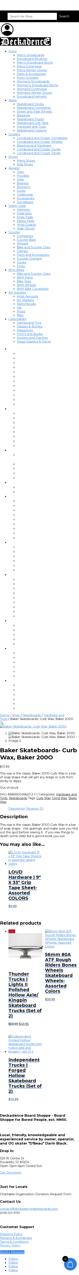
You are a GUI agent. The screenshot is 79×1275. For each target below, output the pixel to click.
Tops (20, 172)
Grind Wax (59, 798)
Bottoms (23, 187)
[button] (2, 723)
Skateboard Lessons (32, 130)
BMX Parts (25, 277)
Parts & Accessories (31, 74)
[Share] (55, 4)
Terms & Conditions (14, 1242)
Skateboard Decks (30, 104)
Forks (21, 266)
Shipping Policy (11, 1234)
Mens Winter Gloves (32, 70)
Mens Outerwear (29, 66)
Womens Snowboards (33, 81)
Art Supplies (17, 292)
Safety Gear (17, 206)
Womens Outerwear (32, 89)
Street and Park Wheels (34, 112)
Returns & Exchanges (16, 1238)
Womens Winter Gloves (34, 93)
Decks (21, 262)
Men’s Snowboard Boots (35, 63)
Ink (19, 308)
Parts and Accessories (33, 255)
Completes (25, 236)
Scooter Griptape (29, 259)
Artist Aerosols (27, 296)
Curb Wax (43, 798)
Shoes (12, 157)
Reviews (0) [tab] (34, 808)
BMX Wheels (26, 285)
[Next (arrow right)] (71, 637)
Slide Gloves (26, 228)
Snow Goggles (27, 78)
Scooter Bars (26, 240)
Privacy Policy (10, 1245)
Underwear (25, 194)
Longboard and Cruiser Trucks (39, 149)
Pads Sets (24, 213)
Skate (12, 100)
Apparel (14, 168)
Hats (20, 179)
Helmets (23, 210)
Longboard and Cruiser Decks (38, 153)
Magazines (25, 330)
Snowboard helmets (32, 96)
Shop (16, 715)
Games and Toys (29, 323)
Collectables (17, 319)
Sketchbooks (26, 304)
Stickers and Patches (32, 338)
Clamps (22, 251)
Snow (12, 51)
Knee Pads (25, 217)
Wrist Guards (26, 225)
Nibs (20, 315)
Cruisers (14, 134)
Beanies (23, 183)
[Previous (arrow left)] (7, 637)
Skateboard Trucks (30, 119)
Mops (21, 311)
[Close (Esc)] (65, 4)
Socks (21, 191)
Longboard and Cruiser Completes (42, 138)
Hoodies (23, 176)
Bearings (23, 115)
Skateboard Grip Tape (32, 123)
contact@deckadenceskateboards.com (29, 1209)
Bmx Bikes (16, 270)
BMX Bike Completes (32, 289)
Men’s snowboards (30, 55)
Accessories (25, 198)
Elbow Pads (25, 221)
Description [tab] (16, 808)
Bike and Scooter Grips (33, 247)
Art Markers (25, 300)
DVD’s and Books (30, 334)
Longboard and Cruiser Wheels (39, 142)
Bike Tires (24, 281)
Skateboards (32, 715)
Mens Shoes (26, 161)
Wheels (22, 243)
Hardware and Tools (31, 127)
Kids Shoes (25, 164)
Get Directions (10, 1172)
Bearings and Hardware (34, 145)
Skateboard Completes (34, 108)
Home (4, 715)
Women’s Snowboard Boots (37, 85)
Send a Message (12, 1252)
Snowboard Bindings (32, 59)
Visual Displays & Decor (34, 341)
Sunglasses (25, 202)
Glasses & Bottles (29, 326)
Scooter (14, 232)
